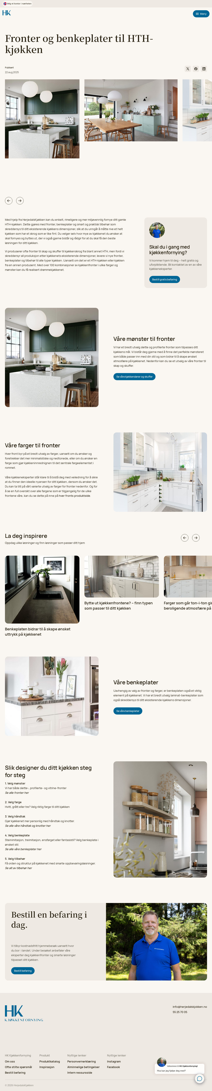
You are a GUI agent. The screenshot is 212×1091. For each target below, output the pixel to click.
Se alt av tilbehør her (18, 868)
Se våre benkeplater (127, 711)
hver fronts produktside (74, 496)
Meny (203, 13)
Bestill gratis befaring (164, 279)
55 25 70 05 (180, 1012)
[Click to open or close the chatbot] (199, 1078)
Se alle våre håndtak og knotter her (28, 826)
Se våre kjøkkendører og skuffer (134, 376)
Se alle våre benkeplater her (23, 849)
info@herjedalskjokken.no (190, 1006)
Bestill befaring (23, 970)
